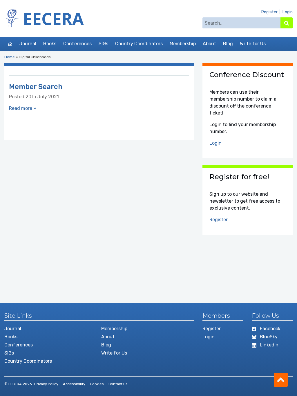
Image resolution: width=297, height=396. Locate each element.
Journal (27, 43)
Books (49, 43)
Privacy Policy (46, 384)
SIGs (103, 43)
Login (287, 12)
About (209, 43)
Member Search (35, 87)
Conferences (77, 43)
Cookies (97, 384)
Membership (183, 43)
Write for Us (253, 43)
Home (9, 57)
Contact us (118, 384)
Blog (228, 43)
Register (269, 12)
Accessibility (74, 384)
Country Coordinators (139, 43)
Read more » (22, 108)
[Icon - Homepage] (10, 44)
